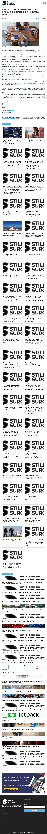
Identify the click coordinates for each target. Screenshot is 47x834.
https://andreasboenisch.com (25, 54)
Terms (3, 818)
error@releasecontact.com (8, 118)
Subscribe (34, 810)
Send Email (7, 106)
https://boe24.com (11, 110)
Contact (4, 823)
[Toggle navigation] (44, 3)
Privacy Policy (5, 820)
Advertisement (5, 822)
